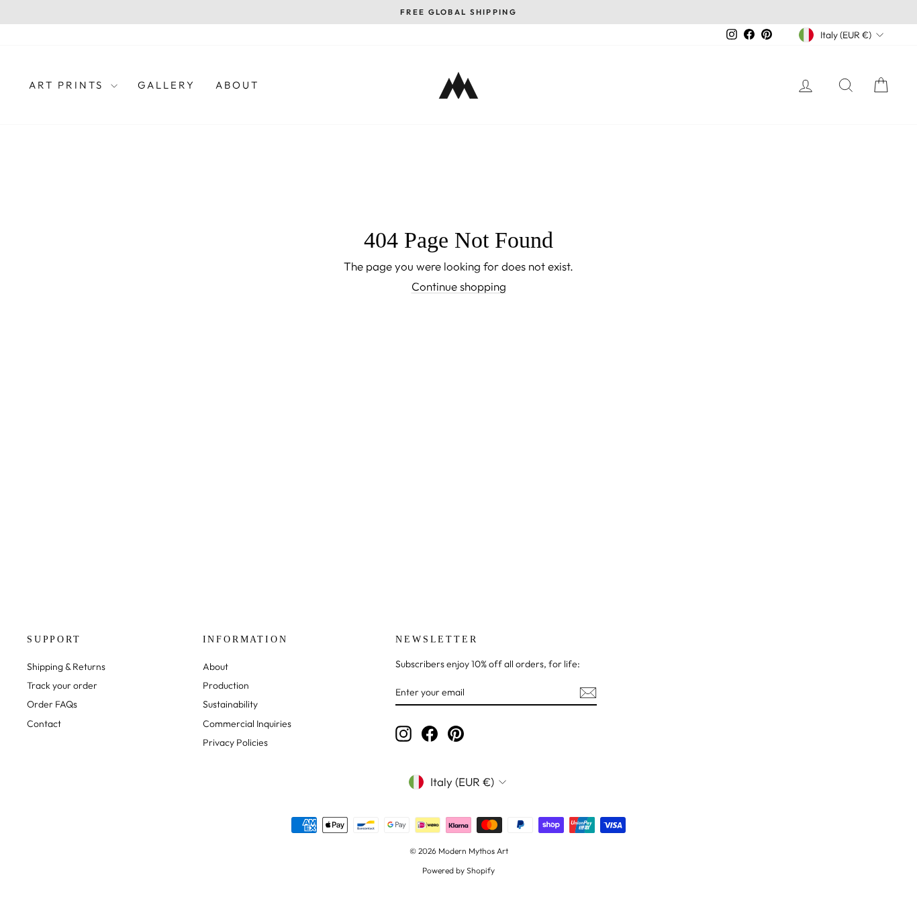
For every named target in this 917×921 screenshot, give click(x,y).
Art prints (68, 85)
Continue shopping (459, 286)
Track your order (62, 685)
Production (226, 685)
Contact (44, 724)
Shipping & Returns (66, 667)
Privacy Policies (235, 742)
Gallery (166, 85)
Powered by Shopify (458, 870)
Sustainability (230, 704)
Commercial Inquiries (247, 724)
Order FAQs (52, 704)
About (237, 85)
